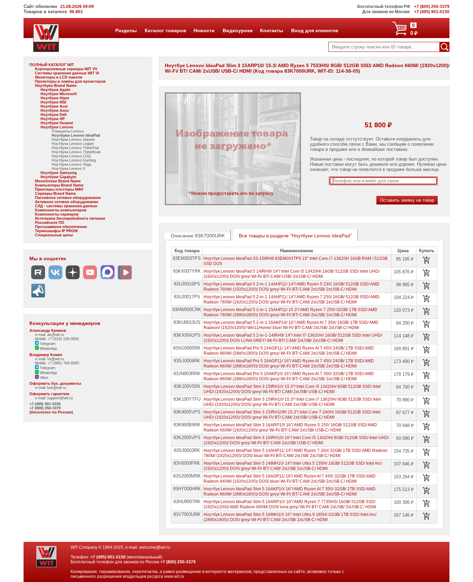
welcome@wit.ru (154, 547)
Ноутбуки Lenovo (57, 127)
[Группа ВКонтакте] (55, 279)
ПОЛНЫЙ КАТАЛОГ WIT (51, 65)
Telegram (47, 344)
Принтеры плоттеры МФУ (59, 189)
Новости (204, 30)
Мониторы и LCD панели (58, 77)
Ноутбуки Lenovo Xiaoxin (73, 139)
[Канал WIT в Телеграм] (38, 297)
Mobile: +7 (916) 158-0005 (57, 339)
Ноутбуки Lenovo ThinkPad (75, 148)
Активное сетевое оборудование (66, 202)
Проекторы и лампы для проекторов (70, 81)
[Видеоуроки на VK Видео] (124, 279)
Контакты (271, 30)
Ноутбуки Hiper (55, 98)
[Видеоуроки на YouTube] (90, 279)
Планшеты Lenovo (68, 131)
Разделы (125, 30)
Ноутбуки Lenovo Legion (73, 144)
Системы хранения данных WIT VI (67, 73)
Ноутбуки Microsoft (59, 94)
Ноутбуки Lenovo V (68, 168)
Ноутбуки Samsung (59, 173)
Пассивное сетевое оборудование (68, 197)
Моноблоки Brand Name (58, 181)
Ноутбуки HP (53, 119)
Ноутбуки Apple (55, 90)
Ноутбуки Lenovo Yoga (71, 164)
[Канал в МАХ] (107, 279)
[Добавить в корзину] (426, 260)
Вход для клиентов (314, 30)
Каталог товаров (165, 30)
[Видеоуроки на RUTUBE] (38, 279)
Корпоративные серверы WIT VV (66, 69)
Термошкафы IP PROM (56, 231)
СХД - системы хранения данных (66, 206)
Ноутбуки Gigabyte (58, 177)
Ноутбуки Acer (54, 106)
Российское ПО (49, 222)
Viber (43, 377)
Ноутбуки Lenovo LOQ (71, 156)
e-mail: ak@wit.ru (49, 335)
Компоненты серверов (57, 214)
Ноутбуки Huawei (57, 123)
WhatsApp (48, 348)
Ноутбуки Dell (53, 114)
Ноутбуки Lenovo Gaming (74, 160)
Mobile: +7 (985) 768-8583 (57, 363)
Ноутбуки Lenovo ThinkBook (76, 152)
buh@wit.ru (56, 387)
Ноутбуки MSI (53, 102)
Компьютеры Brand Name (59, 185)
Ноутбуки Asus (55, 110)
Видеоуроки (237, 30)
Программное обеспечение (61, 227)
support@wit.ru (60, 398)
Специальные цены (54, 235)
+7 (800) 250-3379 (45, 408)
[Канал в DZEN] (72, 279)
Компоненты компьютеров (61, 210)
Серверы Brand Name (55, 193)
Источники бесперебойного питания (70, 218)
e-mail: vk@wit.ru (49, 359)
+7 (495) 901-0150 (45, 404)
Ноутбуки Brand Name (56, 85)
